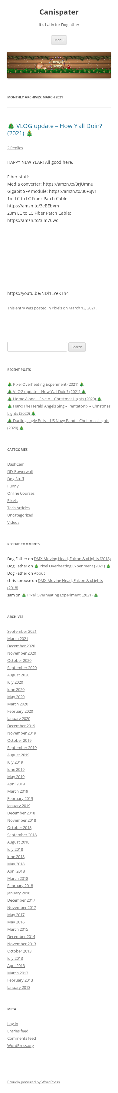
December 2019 (21, 725)
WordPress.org (20, 1045)
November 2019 (21, 733)
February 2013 (20, 980)
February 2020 (20, 711)
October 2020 (19, 660)
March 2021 (17, 638)
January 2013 (18, 987)
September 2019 (22, 747)
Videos (13, 522)
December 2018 (21, 813)
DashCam (16, 464)
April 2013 (16, 965)
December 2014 (21, 936)
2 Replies (15, 147)
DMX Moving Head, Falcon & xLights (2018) (72, 558)
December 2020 (21, 646)
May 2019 (16, 776)
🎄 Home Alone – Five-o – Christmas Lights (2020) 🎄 (54, 398)
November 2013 (21, 943)
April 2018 (16, 871)
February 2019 (20, 798)
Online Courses (20, 493)
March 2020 (17, 704)
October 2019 (19, 740)
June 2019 (16, 769)
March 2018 (17, 878)
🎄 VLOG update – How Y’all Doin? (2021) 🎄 (54, 129)
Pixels (57, 308)
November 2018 (21, 820)
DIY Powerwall (20, 471)
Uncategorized (20, 515)
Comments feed (21, 1038)
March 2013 (17, 973)
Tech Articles (18, 507)
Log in (12, 1023)
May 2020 (16, 696)
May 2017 (16, 914)
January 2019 (18, 805)
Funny (13, 486)
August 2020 (18, 675)
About (39, 573)
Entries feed (17, 1031)
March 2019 (17, 791)
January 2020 (18, 718)
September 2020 (22, 667)
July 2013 (15, 958)
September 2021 (22, 631)
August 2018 (18, 842)
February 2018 (20, 885)
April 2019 (16, 784)
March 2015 (17, 929)
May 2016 (16, 922)
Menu (59, 40)
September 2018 (22, 834)
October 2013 (19, 951)
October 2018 (19, 827)
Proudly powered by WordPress (33, 1082)
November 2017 (21, 907)
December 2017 (21, 900)
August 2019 (18, 755)
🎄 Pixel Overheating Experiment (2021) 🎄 (45, 384)
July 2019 (15, 762)
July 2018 (15, 849)
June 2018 (16, 856)
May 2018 (16, 864)
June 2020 (16, 689)
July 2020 (15, 682)
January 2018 (18, 893)
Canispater (59, 12)
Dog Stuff (15, 478)
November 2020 (21, 653)
